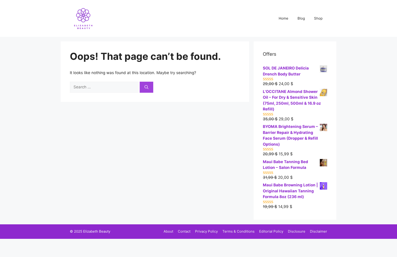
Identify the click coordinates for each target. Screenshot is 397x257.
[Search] (146, 87)
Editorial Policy (271, 231)
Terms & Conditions (238, 231)
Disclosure (296, 231)
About (168, 231)
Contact (184, 231)
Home (283, 18)
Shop (318, 18)
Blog (301, 18)
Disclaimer (318, 231)
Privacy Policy (206, 231)
